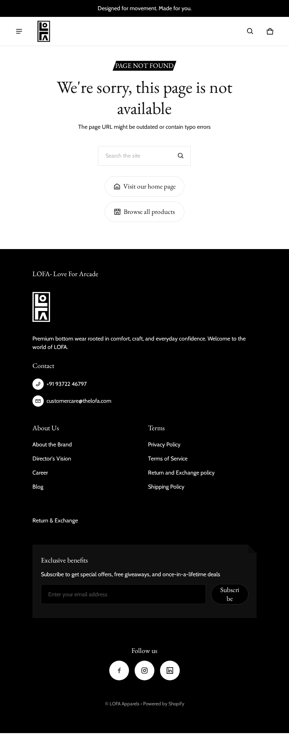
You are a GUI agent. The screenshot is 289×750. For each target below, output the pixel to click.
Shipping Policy (166, 486)
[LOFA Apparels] (43, 31)
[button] (250, 31)
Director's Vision (51, 458)
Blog (37, 486)
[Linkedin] (170, 670)
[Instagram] (144, 670)
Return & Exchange (55, 520)
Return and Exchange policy (181, 472)
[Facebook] (119, 670)
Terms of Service (167, 458)
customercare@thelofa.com (79, 401)
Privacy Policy (164, 444)
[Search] (181, 156)
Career (40, 472)
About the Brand (52, 444)
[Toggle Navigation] (19, 31)
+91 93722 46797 (67, 384)
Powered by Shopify (163, 703)
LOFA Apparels (125, 703)
